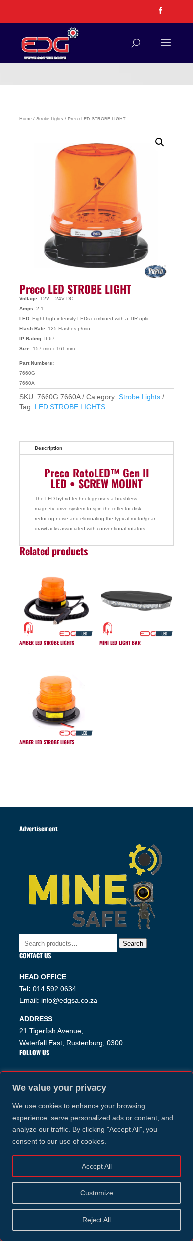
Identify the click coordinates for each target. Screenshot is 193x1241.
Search (133, 943)
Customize (96, 1193)
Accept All (97, 1166)
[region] (96, 1156)
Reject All (96, 1220)
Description (48, 448)
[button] (160, 142)
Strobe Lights (49, 119)
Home (25, 119)
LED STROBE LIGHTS (70, 407)
